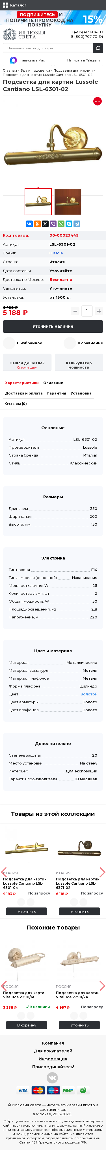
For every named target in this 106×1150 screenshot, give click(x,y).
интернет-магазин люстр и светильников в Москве (65, 1109)
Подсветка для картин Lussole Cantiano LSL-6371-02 (77, 883)
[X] (45, 224)
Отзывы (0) (16, 404)
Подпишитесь (37, 14)
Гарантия (56, 393)
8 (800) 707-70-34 (87, 36)
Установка (81, 393)
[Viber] (53, 224)
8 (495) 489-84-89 (87, 32)
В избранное (29, 343)
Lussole (56, 253)
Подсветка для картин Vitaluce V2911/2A (77, 995)
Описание (53, 383)
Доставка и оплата (24, 393)
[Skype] (69, 224)
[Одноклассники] (37, 224)
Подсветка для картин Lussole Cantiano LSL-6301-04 (25, 883)
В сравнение (90, 343)
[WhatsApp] (61, 224)
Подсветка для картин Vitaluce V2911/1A (25, 995)
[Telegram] (76, 224)
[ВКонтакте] (29, 224)
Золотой (89, 694)
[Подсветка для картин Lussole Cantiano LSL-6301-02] (53, 145)
